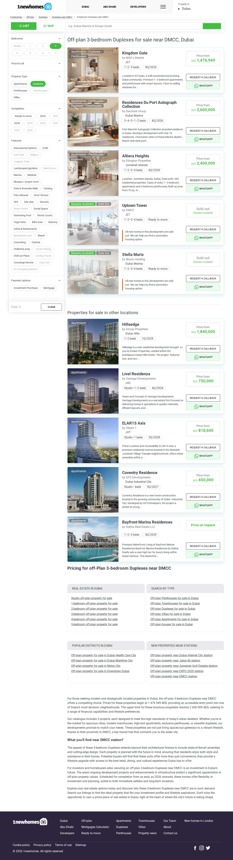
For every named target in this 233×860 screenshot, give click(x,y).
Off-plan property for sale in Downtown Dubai (100, 671)
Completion (17, 108)
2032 (17, 130)
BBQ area (37, 222)
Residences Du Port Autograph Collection (149, 104)
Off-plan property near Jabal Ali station (175, 660)
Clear (51, 307)
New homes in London (198, 821)
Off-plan (86, 821)
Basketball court (23, 235)
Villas (17, 97)
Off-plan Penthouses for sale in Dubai (174, 598)
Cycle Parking (43, 249)
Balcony (53, 222)
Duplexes (38, 83)
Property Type (19, 76)
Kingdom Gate (134, 53)
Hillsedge (130, 324)
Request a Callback (203, 77)
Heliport (34, 154)
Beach (41, 235)
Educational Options (25, 148)
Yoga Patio (20, 222)
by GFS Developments (136, 477)
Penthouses (20, 90)
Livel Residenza (136, 374)
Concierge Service (23, 262)
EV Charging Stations (26, 269)
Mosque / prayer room (26, 181)
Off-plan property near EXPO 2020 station (177, 671)
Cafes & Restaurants (25, 228)
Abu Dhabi (109, 6)
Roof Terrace (41, 195)
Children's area (22, 249)
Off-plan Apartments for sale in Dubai (174, 619)
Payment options (21, 280)
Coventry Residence (139, 472)
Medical (31, 175)
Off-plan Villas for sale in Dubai (170, 614)
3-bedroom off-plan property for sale (94, 614)
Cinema (36, 242)
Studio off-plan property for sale (91, 598)
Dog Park (44, 262)
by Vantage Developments (139, 378)
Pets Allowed (21, 195)
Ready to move (23, 116)
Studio (17, 46)
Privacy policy (42, 845)
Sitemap (80, 845)
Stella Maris (133, 254)
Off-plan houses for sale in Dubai (171, 624)
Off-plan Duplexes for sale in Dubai (172, 608)
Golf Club (19, 154)
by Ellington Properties (136, 160)
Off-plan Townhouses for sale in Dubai (175, 603)
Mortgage (49, 287)
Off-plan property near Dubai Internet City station (181, 655)
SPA (16, 201)
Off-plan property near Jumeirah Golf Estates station (184, 666)
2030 (43, 123)
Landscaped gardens (25, 168)
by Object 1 (129, 428)
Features (16, 140)
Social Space (41, 208)
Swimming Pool (22, 215)
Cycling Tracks (43, 255)
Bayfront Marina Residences (147, 522)
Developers (138, 6)
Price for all (17, 63)
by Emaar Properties (135, 329)
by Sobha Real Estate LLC (138, 527)
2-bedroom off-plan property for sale (94, 608)
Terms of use (63, 845)
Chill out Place (21, 255)
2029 (30, 123)
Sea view (29, 201)
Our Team (169, 821)
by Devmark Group (134, 111)
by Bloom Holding (133, 259)
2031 (56, 123)
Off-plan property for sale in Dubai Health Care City (103, 655)
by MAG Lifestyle (133, 57)
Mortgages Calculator (95, 827)
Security (44, 201)
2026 (43, 116)
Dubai (85, 6)
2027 (56, 116)
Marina (18, 175)
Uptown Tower (134, 205)
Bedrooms (17, 38)
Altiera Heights (135, 156)
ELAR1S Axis (133, 423)
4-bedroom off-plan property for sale (94, 619)
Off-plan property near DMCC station (173, 676)
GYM (45, 148)
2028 (17, 123)
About (167, 827)
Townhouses (40, 90)
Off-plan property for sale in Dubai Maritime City (102, 660)
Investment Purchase (26, 287)
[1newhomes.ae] (30, 827)
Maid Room (49, 168)
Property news (147, 833)
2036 (30, 130)
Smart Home (21, 208)
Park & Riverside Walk (26, 188)
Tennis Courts (44, 215)
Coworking (20, 242)
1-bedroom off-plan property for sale (94, 603)
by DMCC (128, 210)
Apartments (20, 83)
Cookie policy (21, 845)
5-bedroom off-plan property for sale (94, 624)
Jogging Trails (21, 161)
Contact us (170, 833)
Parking (48, 188)
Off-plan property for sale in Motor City (96, 666)
